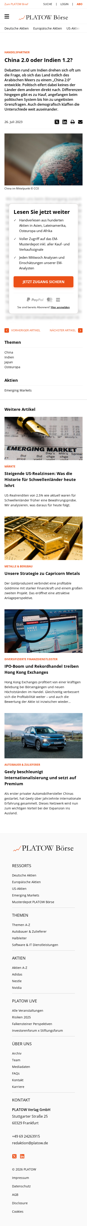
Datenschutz (21, 1186)
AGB (15, 1194)
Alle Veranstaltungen (27, 1010)
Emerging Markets (25, 895)
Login (64, 4)
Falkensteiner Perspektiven (32, 1024)
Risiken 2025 (21, 1017)
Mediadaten (21, 1067)
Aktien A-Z (19, 968)
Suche (47, 4)
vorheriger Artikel (25, 330)
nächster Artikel (63, 330)
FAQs (16, 1073)
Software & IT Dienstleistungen (35, 945)
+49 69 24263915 (26, 1136)
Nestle (17, 981)
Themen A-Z (21, 925)
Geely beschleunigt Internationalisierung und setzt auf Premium (40, 777)
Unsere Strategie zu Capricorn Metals (42, 573)
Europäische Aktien (47, 28)
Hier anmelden (60, 307)
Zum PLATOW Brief (16, 4)
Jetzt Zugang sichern (43, 281)
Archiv (16, 1053)
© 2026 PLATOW (24, 1169)
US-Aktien (73, 28)
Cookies (17, 1211)
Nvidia (17, 988)
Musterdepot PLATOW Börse (33, 902)
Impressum (20, 1178)
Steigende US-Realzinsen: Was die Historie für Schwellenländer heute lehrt (40, 479)
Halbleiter (19, 938)
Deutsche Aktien (16, 28)
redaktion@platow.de (30, 1143)
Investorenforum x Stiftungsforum (37, 1030)
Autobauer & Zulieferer (29, 931)
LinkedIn (22, 1156)
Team (16, 1060)
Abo (80, 4)
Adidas (17, 974)
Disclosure (20, 1203)
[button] (57, 122)
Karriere (18, 1087)
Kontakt (17, 1080)
